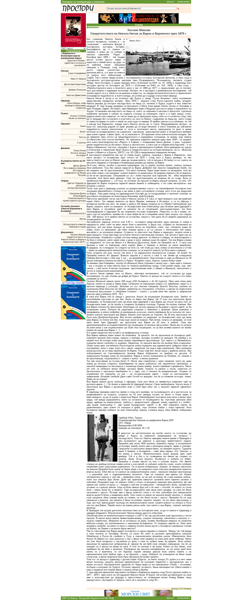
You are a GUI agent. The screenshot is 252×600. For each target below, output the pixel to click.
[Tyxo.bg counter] (73, 282)
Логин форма (183, 2)
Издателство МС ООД (102, 598)
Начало (170, 2)
